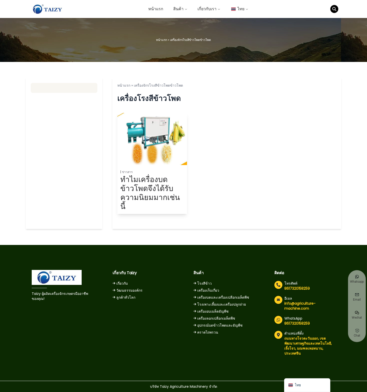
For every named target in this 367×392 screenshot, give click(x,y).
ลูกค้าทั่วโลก (125, 297)
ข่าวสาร (127, 172)
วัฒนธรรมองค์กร (129, 290)
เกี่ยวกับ (122, 283)
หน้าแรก (155, 9)
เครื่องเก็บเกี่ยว (208, 290)
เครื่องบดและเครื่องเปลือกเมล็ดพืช (223, 297)
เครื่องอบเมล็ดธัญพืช (213, 311)
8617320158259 (297, 288)
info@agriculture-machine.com (300, 306)
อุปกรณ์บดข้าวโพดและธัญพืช (220, 325)
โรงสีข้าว (204, 283)
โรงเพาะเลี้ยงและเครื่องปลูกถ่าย (221, 304)
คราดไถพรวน (207, 332)
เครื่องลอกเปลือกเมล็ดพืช (216, 318)
